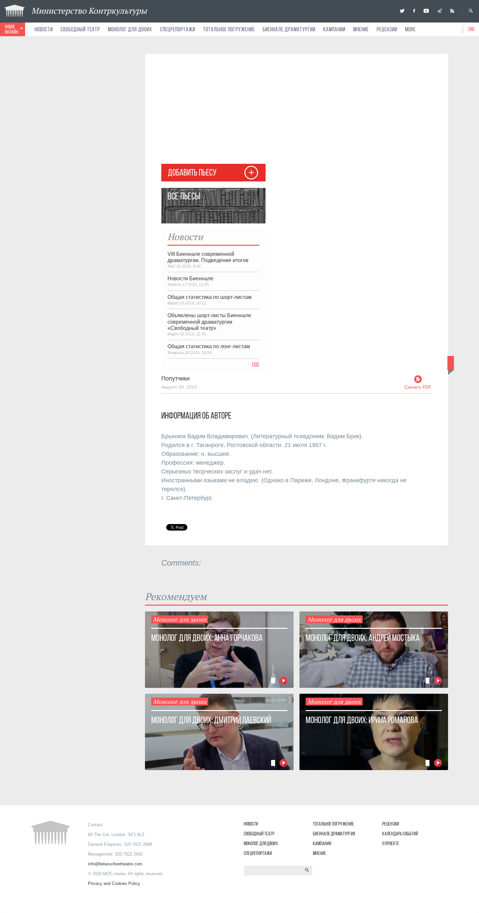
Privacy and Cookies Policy (114, 883)
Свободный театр (80, 29)
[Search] (471, 10)
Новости (44, 29)
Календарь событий (400, 833)
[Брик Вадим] (170, 151)
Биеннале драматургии (289, 29)
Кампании (334, 29)
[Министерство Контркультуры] (402, 10)
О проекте (390, 843)
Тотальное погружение (229, 29)
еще (255, 364)
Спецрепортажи (177, 29)
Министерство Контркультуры (89, 11)
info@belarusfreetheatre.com (115, 863)
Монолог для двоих (130, 29)
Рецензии (387, 29)
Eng (471, 29)
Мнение (361, 29)
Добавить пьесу (192, 172)
